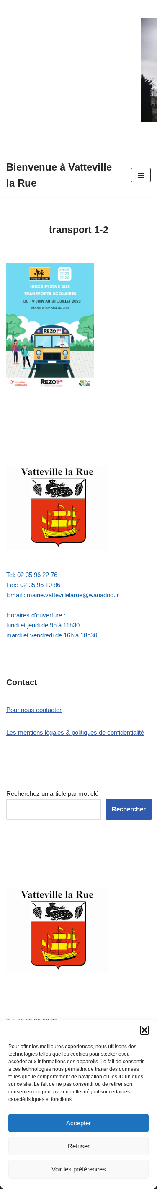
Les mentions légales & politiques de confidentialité (75, 732)
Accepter (78, 1123)
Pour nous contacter (34, 709)
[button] (144, 1030)
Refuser (79, 1146)
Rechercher (129, 809)
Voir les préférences (78, 1169)
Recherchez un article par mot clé (52, 793)
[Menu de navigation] (141, 175)
